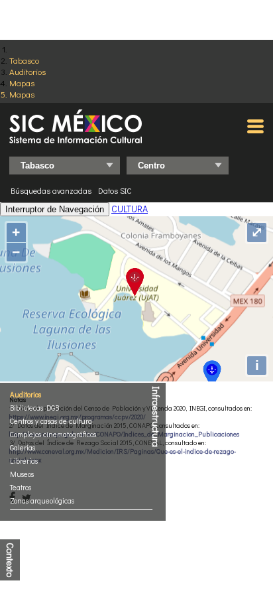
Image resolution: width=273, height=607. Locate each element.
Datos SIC (115, 190)
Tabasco (24, 60)
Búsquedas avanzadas (51, 190)
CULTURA (129, 208)
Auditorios (27, 71)
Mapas (21, 82)
